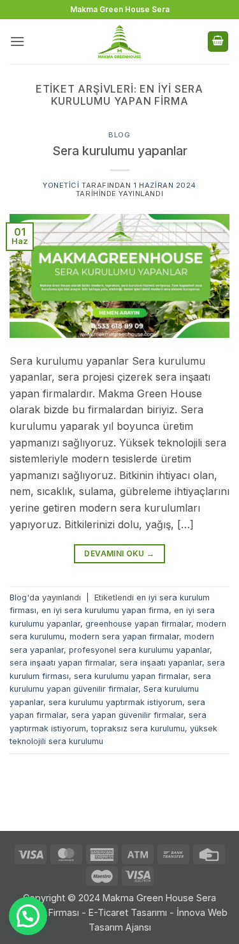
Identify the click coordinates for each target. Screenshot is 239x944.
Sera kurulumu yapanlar (119, 150)
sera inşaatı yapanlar (161, 662)
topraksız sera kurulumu (138, 728)
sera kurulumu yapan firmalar (131, 676)
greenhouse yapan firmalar (138, 623)
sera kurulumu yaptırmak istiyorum (115, 702)
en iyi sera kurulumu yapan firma (105, 610)
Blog (119, 134)
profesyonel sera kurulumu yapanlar (139, 650)
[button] (17, 41)
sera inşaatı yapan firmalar (62, 662)
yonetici (61, 185)
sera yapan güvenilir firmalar (127, 715)
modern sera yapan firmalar (124, 636)
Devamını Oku (119, 553)
